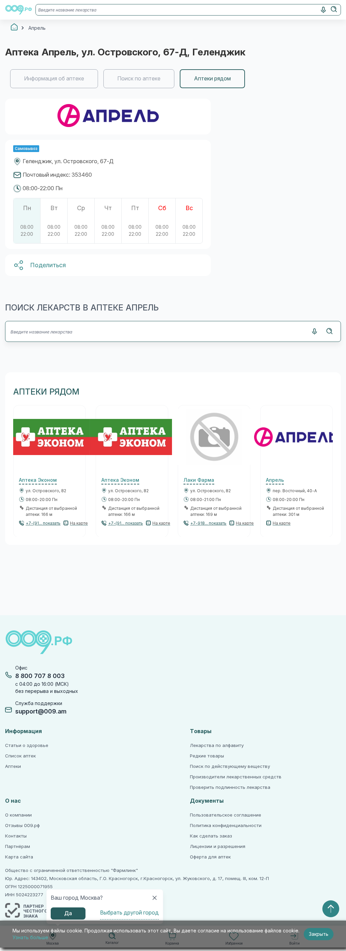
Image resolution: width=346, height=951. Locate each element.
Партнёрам (17, 846)
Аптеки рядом (212, 78)
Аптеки (13, 766)
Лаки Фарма (198, 480)
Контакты (16, 836)
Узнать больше (30, 937)
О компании (18, 815)
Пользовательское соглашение (225, 815)
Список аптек (20, 755)
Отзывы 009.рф (22, 825)
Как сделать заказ (211, 836)
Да (68, 913)
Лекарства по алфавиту (217, 745)
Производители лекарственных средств (235, 776)
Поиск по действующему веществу (230, 766)
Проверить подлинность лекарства (230, 787)
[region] (173, 78)
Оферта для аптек (210, 856)
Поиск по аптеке (138, 78)
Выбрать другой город (129, 913)
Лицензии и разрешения (217, 846)
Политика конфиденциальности (226, 825)
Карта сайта (19, 856)
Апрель (275, 480)
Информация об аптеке (54, 78)
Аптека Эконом (38, 480)
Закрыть (318, 934)
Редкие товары (207, 755)
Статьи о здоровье (26, 745)
